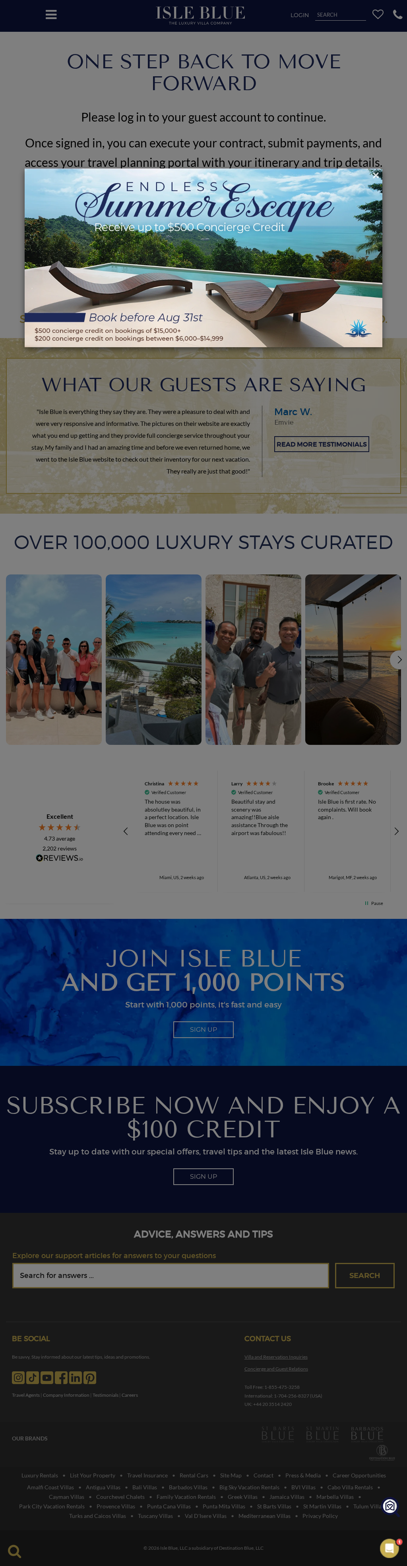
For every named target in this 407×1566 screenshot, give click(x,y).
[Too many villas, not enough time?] (390, 1507)
